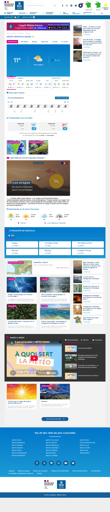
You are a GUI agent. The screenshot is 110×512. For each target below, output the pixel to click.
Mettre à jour (61, 98)
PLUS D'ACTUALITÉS (54, 419)
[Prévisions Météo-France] (19, 5)
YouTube (65, 463)
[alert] (106, 6)
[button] (102, 13)
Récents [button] (86, 340)
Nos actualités (76, 13)
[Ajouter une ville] (33, 17)
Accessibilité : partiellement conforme (21, 473)
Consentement (96, 471)
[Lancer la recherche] (54, 5)
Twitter (67, 6)
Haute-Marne (21, 33)
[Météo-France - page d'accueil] (61, 484)
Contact (39, 473)
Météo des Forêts (10, 13)
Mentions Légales (23, 471)
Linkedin (71, 6)
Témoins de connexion (40, 471)
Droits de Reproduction (79, 471)
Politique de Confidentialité (60, 471)
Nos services (66, 13)
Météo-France (61, 495)
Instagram (58, 463)
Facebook (62, 6)
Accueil (8, 33)
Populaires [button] (98, 340)
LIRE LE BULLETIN (61, 267)
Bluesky (76, 6)
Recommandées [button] (72, 340)
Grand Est (14, 33)
